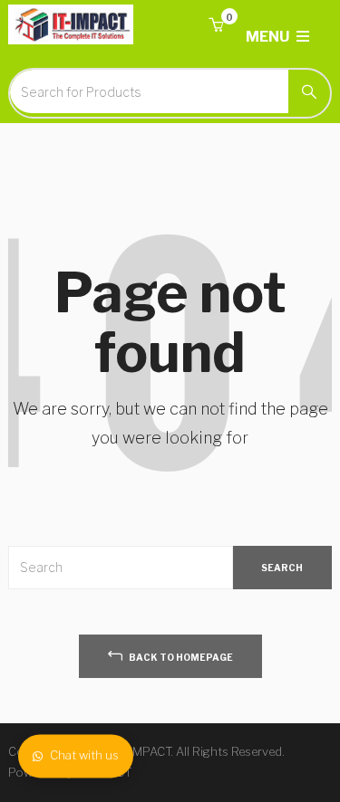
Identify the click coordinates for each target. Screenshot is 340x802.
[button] (216, 25)
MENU (269, 36)
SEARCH (282, 567)
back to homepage (180, 657)
